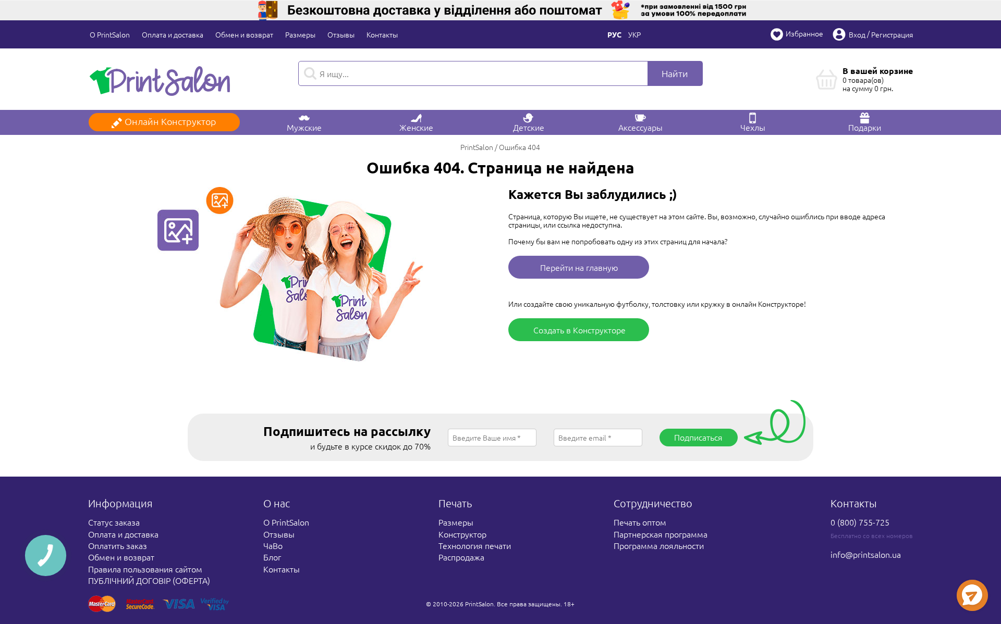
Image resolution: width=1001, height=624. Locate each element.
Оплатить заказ (117, 545)
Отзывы (341, 34)
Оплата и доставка (172, 34)
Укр (634, 34)
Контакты (382, 34)
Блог (272, 557)
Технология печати (474, 545)
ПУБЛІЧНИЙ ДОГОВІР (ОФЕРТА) (149, 580)
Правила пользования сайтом (145, 569)
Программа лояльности (659, 545)
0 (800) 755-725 (860, 522)
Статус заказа (114, 522)
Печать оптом (640, 522)
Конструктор (462, 534)
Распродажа (461, 557)
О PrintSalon (110, 34)
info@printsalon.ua (866, 554)
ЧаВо (273, 545)
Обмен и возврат (244, 34)
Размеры (300, 34)
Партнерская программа (660, 534)
